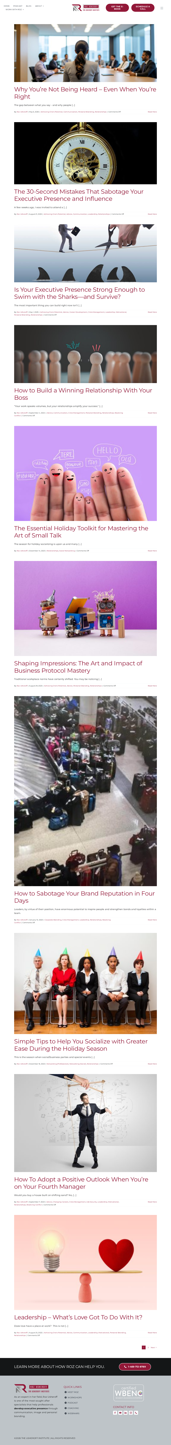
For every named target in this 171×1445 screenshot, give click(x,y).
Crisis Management (96, 312)
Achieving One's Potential (52, 112)
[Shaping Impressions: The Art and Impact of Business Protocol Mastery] (85, 608)
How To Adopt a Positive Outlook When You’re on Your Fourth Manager (81, 1183)
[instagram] (131, 1413)
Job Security (91, 1202)
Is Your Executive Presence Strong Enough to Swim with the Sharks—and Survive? (79, 293)
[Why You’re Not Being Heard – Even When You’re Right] (85, 53)
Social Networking (67, 551)
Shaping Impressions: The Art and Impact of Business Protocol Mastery (78, 667)
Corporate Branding (53, 920)
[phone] (136, 1413)
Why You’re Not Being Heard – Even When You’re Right (85, 93)
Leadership (92, 214)
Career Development (78, 312)
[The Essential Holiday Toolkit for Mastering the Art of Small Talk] (85, 473)
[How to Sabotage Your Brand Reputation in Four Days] (85, 791)
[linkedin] (126, 1413)
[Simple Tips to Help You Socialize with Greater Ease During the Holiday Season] (85, 983)
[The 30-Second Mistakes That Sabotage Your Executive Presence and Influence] (85, 153)
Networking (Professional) (58, 1064)
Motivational (121, 312)
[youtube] (120, 1413)
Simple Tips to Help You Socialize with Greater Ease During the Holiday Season (81, 1045)
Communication (70, 112)
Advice (69, 214)
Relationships (101, 112)
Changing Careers (60, 1202)
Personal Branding (86, 112)
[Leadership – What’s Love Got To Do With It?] (85, 1262)
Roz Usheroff (22, 112)
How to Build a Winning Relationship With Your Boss (83, 394)
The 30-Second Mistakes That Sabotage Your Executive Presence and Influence (78, 195)
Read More (152, 112)
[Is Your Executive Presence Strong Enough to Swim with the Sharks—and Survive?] (85, 253)
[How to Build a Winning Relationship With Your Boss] (85, 354)
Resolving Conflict (34, 1205)
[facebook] (115, 1413)
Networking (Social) (77, 1064)
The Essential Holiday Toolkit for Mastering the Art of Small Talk (81, 532)
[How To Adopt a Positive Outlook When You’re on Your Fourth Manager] (85, 1123)
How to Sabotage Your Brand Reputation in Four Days (84, 897)
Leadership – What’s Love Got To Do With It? (78, 1317)
